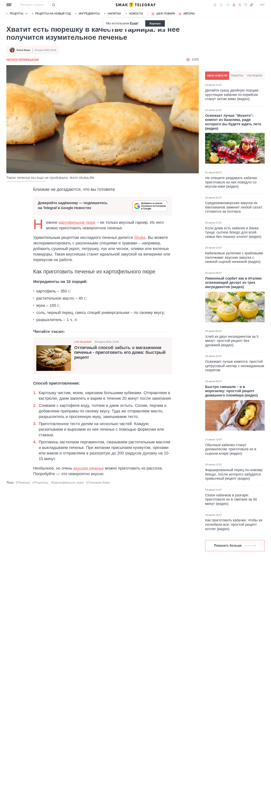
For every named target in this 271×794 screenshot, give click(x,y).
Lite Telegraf (82, 342)
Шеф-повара (165, 13)
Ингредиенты (89, 13)
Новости (136, 13)
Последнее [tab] (254, 75)
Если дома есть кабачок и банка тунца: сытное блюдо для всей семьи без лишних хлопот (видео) (233, 232)
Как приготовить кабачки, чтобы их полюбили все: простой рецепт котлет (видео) (233, 524)
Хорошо (155, 23)
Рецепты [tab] (237, 75)
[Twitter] (240, 4)
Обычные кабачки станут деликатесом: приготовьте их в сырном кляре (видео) (230, 449)
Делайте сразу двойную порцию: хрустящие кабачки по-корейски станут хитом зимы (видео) (232, 94)
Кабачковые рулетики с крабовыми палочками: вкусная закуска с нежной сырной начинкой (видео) (234, 257)
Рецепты (16, 13)
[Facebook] (215, 5)
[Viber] (221, 5)
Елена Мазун (23, 50)
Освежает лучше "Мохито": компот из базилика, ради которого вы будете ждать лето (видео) (233, 121)
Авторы (189, 13)
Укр (262, 4)
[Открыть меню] (9, 4)
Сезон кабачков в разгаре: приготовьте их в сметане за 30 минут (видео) (231, 499)
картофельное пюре (77, 222)
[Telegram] (228, 5)
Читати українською (22, 59)
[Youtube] (234, 5)
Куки (133, 23)
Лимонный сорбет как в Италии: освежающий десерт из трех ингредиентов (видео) (233, 282)
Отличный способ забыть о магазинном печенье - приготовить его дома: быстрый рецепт (120, 352)
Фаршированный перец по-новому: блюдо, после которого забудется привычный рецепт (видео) (234, 474)
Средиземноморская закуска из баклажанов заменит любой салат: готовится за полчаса (234, 207)
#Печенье (23, 482)
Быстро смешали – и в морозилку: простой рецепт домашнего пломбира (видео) (231, 391)
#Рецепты (40, 482)
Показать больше (228, 545)
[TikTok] (251, 5)
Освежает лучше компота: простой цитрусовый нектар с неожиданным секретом (234, 366)
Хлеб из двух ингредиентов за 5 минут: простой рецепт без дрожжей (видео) (232, 341)
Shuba (139, 237)
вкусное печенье (88, 468)
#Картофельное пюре (67, 482)
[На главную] (135, 4)
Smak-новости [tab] (217, 75)
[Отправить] (54, 5)
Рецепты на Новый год (53, 13)
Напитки (114, 13)
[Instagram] (245, 5)
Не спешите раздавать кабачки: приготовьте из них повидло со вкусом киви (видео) (231, 182)
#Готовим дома (98, 482)
